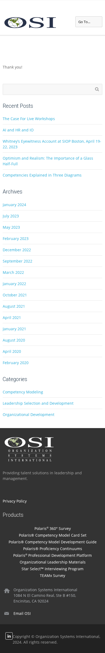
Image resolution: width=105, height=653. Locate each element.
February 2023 (16, 238)
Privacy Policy (15, 501)
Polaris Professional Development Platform (52, 555)
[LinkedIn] (9, 636)
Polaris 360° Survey (52, 528)
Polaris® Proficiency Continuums (52, 548)
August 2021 (14, 306)
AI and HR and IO (18, 129)
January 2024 (14, 204)
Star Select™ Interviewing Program (52, 568)
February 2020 (16, 362)
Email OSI (22, 613)
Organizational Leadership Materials (53, 562)
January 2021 (14, 328)
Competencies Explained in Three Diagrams (42, 175)
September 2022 (17, 261)
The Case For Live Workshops (29, 118)
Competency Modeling (23, 391)
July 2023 (11, 215)
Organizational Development (28, 414)
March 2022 (13, 272)
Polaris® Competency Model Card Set (52, 535)
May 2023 (11, 227)
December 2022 (17, 249)
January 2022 (14, 283)
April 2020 (12, 351)
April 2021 (12, 317)
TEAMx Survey (52, 575)
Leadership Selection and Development (38, 403)
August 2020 (14, 340)
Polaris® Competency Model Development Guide (53, 541)
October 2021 (15, 294)
